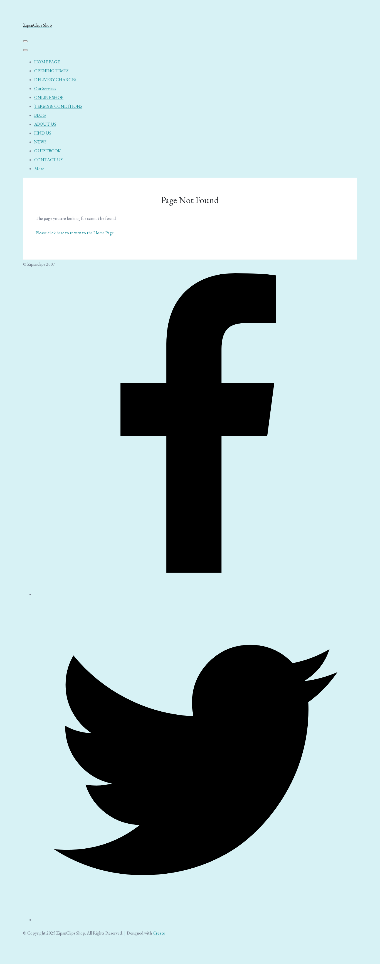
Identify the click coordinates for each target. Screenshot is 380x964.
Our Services (45, 88)
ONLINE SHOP (48, 97)
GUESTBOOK (47, 151)
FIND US (42, 133)
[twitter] (195, 920)
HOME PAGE (47, 62)
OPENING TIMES (51, 71)
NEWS (40, 142)
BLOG (40, 115)
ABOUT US (45, 124)
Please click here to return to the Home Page (75, 233)
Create (159, 933)
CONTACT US (48, 160)
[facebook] (195, 594)
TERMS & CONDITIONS (58, 106)
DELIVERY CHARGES (55, 80)
